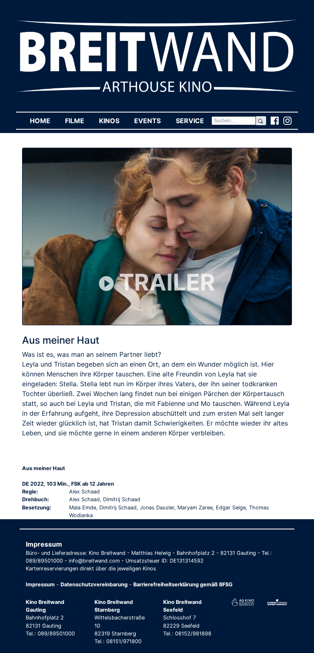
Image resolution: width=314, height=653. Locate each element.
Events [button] (151, 121)
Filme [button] (78, 121)
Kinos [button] (113, 121)
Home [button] (44, 121)
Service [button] (193, 121)
